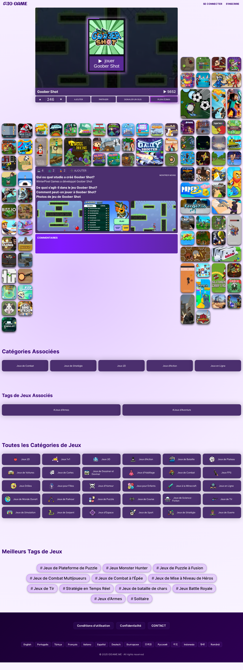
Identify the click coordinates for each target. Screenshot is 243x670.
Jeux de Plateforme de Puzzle (68, 568)
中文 (175, 644)
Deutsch (116, 644)
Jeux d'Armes (108, 598)
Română (215, 644)
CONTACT (158, 625)
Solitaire (140, 598)
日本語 (148, 644)
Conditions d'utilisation (93, 625)
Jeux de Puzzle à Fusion (179, 568)
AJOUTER (78, 99)
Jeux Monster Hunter (127, 568)
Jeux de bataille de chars (143, 588)
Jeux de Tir (42, 588)
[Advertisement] (17, 65)
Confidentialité (130, 625)
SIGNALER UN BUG (132, 99)
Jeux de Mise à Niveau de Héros (182, 578)
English (27, 644)
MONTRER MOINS (167, 175)
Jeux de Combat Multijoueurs (58, 578)
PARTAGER (103, 99)
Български (133, 644)
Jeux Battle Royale (194, 588)
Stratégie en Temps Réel (86, 588)
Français (72, 644)
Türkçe (58, 644)
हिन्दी (202, 644)
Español (101, 644)
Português (42, 644)
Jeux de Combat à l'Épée (119, 578)
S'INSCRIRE (232, 3)
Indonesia (189, 644)
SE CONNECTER (212, 3)
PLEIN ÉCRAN (164, 99)
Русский (162, 644)
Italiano (87, 644)
